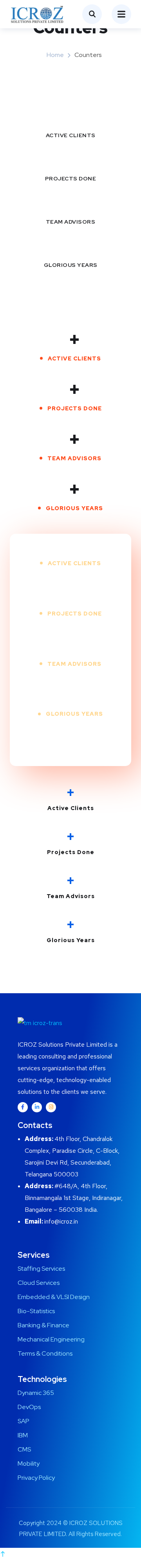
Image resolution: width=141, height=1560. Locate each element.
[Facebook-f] (23, 1107)
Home (55, 55)
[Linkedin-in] (37, 1107)
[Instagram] (51, 1107)
